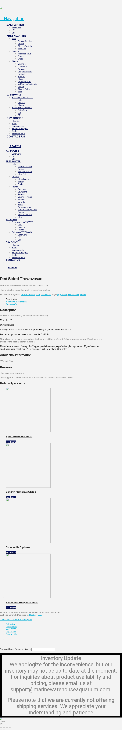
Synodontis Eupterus (18, 547)
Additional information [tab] (16, 301)
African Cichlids (28, 294)
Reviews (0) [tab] (11, 304)
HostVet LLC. (35, 615)
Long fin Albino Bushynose (21, 491)
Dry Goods (11, 631)
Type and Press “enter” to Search (15, 649)
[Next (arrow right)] (4, 729)
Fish (38, 294)
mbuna (83, 294)
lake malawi (73, 294)
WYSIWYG (11, 629)
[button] (12, 18)
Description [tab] (11, 299)
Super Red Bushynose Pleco (22, 602)
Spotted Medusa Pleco (19, 436)
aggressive (62, 294)
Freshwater (46, 294)
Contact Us (11, 634)
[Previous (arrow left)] (1, 729)
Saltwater (10, 624)
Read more (11, 441)
